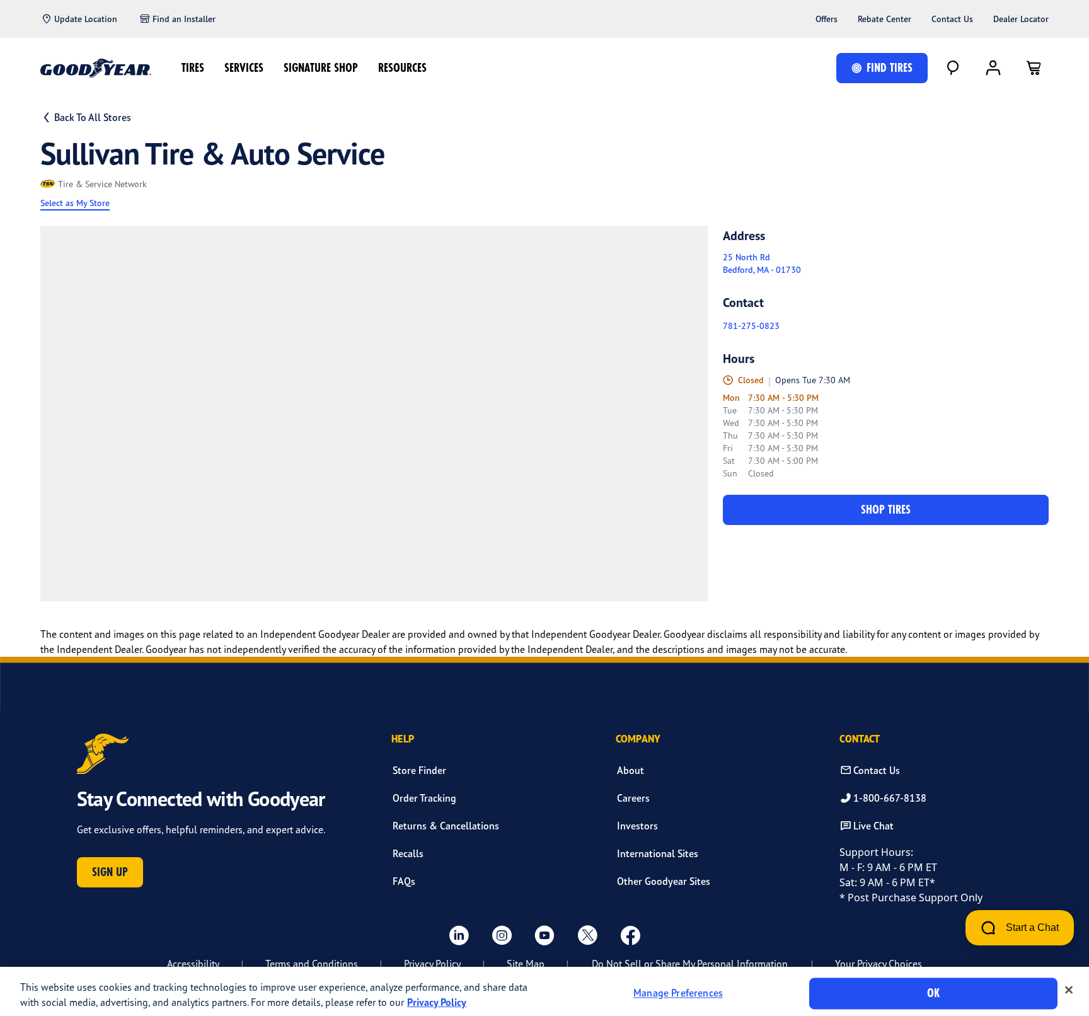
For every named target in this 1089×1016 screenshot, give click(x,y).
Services (243, 68)
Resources (402, 68)
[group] (374, 413)
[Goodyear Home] (95, 68)
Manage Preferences (678, 993)
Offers (826, 19)
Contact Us (952, 19)
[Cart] (1033, 68)
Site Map (525, 963)
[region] (544, 991)
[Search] (953, 68)
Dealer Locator (1021, 19)
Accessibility (193, 963)
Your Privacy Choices (878, 963)
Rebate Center (884, 19)
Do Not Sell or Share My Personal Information (690, 963)
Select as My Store (75, 203)
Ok (933, 993)
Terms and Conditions (311, 963)
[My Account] (993, 68)
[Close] (1069, 990)
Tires (193, 68)
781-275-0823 (751, 326)
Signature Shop (321, 68)
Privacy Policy (432, 963)
